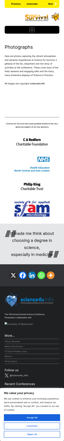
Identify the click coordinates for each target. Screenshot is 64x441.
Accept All (32, 417)
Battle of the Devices (14, 346)
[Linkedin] (32, 275)
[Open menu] (32, 29)
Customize (32, 426)
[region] (32, 414)
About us (8, 356)
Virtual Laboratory (12, 341)
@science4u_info (19, 375)
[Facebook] (22, 275)
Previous (16, 3)
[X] (13, 275)
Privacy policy (11, 361)
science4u (32, 3)
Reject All (32, 434)
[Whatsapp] (41, 275)
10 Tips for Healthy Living (16, 351)
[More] (50, 275)
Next (50, 3)
